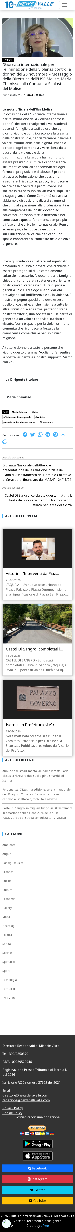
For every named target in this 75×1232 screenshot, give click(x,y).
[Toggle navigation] (64, 5)
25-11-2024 (25, 95)
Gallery (7, 908)
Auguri (7, 854)
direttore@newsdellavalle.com (25, 1095)
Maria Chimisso (19, 412)
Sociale (7, 953)
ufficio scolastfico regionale (17, 417)
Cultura (7, 890)
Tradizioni (9, 998)
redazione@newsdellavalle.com (26, 1100)
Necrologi (8, 926)
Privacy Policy (12, 1108)
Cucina (7, 881)
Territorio (8, 989)
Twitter (39, 1190)
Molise (35, 412)
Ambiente (8, 845)
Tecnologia (9, 980)
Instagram (39, 1179)
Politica (8, 60)
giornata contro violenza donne (19, 422)
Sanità (6, 944)
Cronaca (7, 872)
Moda (6, 917)
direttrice (40, 417)
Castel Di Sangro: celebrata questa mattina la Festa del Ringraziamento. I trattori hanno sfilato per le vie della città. (39, 500)
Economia (8, 899)
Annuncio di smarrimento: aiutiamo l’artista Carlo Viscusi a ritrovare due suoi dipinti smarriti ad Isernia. (35, 775)
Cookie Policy (12, 1113)
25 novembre (46, 422)
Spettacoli (9, 962)
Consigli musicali (13, 863)
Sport (6, 971)
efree (45, 1225)
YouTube (39, 1200)
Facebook (39, 1168)
